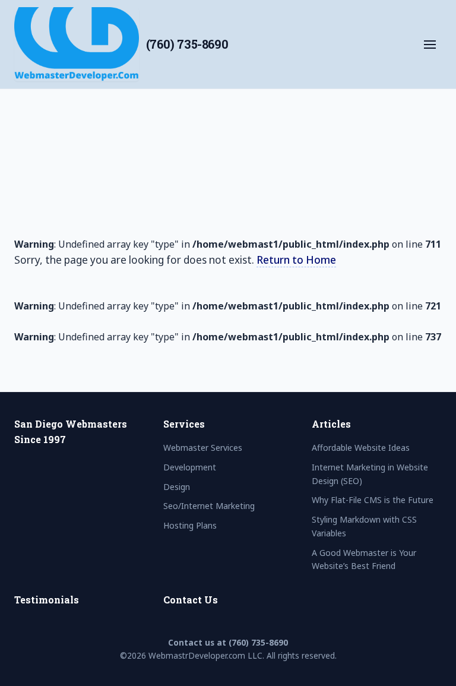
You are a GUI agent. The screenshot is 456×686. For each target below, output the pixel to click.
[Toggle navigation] (430, 44)
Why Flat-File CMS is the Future (372, 499)
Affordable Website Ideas (361, 447)
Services (184, 424)
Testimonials (46, 599)
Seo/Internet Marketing (93, 291)
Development (67, 229)
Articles (331, 424)
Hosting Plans (67, 324)
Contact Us (190, 599)
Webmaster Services (85, 197)
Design (50, 260)
